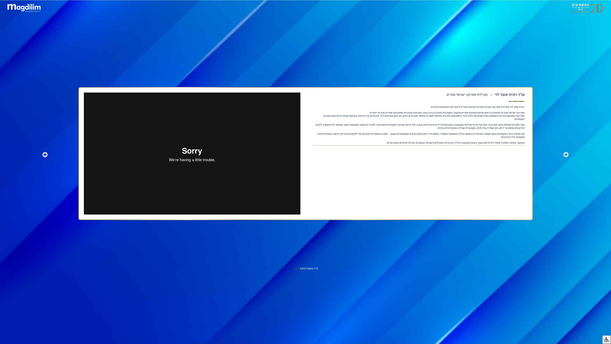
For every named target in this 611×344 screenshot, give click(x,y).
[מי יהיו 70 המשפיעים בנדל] (587, 8)
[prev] (566, 155)
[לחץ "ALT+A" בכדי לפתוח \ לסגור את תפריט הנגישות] (606, 339)
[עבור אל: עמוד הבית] (24, 8)
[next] (45, 155)
